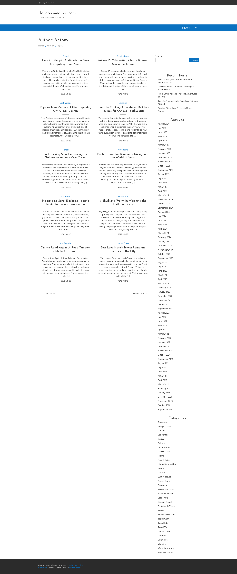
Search (158, 56)
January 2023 (164, 291)
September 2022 (165, 308)
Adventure (123, 149)
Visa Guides (163, 539)
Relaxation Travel (166, 489)
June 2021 (162, 371)
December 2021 (165, 346)
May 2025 (162, 186)
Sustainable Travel (166, 506)
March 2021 (163, 384)
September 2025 (165, 170)
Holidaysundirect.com (57, 13)
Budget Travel (164, 426)
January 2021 (164, 392)
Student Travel (165, 502)
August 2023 (163, 262)
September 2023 (165, 258)
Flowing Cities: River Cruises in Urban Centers (175, 109)
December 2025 (165, 157)
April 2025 (162, 191)
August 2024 (163, 212)
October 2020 (164, 405)
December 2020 (165, 396)
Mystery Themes (75, 568)
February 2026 (164, 149)
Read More (65, 94)
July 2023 (162, 266)
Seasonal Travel (165, 493)
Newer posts (140, 293)
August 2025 (163, 174)
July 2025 (162, 178)
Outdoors (162, 485)
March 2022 (163, 333)
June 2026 (162, 132)
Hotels (66, 149)
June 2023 (162, 270)
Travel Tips (163, 527)
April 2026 (162, 140)
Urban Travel (164, 531)
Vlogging (162, 544)
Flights (161, 455)
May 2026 (162, 136)
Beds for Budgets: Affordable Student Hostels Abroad (175, 81)
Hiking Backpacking (167, 464)
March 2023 (163, 283)
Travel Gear (163, 518)
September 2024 (165, 207)
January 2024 (164, 241)
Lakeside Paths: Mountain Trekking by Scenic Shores (176, 88)
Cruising (162, 439)
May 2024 (162, 224)
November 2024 (165, 199)
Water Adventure (166, 548)
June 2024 (162, 220)
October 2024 (164, 203)
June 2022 (162, 321)
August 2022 (163, 312)
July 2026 (162, 128)
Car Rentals (65, 243)
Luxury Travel (123, 243)
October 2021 (164, 354)
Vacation (162, 535)
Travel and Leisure (166, 514)
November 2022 (165, 300)
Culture (161, 443)
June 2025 (162, 182)
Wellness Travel (165, 552)
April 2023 (162, 279)
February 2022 (164, 338)
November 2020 (165, 401)
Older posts (48, 293)
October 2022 (164, 304)
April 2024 (162, 228)
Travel (66, 56)
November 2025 (165, 161)
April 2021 (162, 380)
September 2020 (165, 409)
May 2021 (162, 375)
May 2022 (162, 325)
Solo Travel (163, 497)
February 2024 (164, 237)
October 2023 (164, 254)
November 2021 (165, 350)
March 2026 (163, 144)
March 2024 (163, 233)
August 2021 (163, 363)
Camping (123, 103)
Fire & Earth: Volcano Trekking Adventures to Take (177, 95)
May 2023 (162, 275)
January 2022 (164, 342)
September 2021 (165, 359)
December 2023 (165, 245)
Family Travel (164, 451)
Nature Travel (164, 481)
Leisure (161, 472)
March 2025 (163, 195)
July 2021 (162, 367)
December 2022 (165, 296)
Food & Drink (164, 460)
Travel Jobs (163, 523)
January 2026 (164, 153)
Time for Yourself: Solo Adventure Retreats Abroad (178, 102)
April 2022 (162, 329)
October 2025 (164, 165)
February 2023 (164, 287)
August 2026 (163, 123)
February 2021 (164, 388)
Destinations (123, 56)
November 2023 (165, 249)
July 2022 (162, 317)
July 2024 (162, 216)
